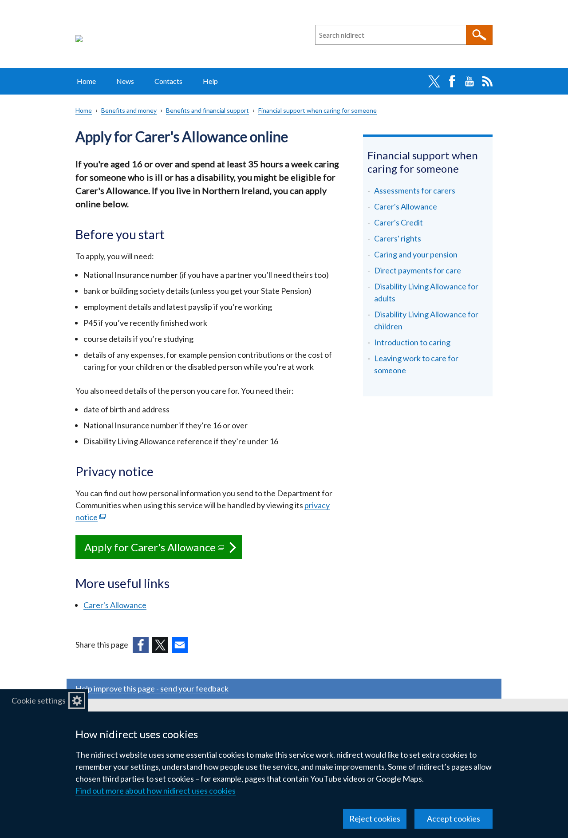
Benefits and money (129, 110)
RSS (487, 81)
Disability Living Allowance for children (426, 320)
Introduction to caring (412, 342)
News (125, 81)
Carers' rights (397, 238)
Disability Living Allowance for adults (426, 292)
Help (210, 81)
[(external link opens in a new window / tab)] (141, 645)
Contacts (168, 81)
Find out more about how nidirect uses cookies (155, 790)
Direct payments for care (417, 270)
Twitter (434, 81)
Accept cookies (453, 818)
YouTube (469, 81)
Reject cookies (374, 818)
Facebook (452, 81)
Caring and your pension (416, 254)
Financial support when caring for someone (317, 110)
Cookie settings (39, 700)
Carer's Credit (398, 222)
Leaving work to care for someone (416, 364)
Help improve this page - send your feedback (152, 688)
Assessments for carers (414, 190)
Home (86, 81)
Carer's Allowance (114, 605)
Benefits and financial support (207, 110)
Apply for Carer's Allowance (163, 550)
